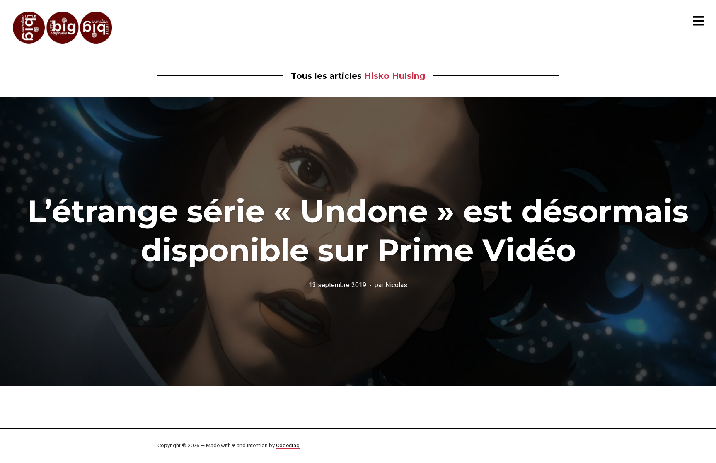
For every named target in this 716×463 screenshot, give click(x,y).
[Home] (63, 28)
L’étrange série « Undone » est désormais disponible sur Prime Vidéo (358, 230)
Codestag (288, 445)
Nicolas (396, 284)
